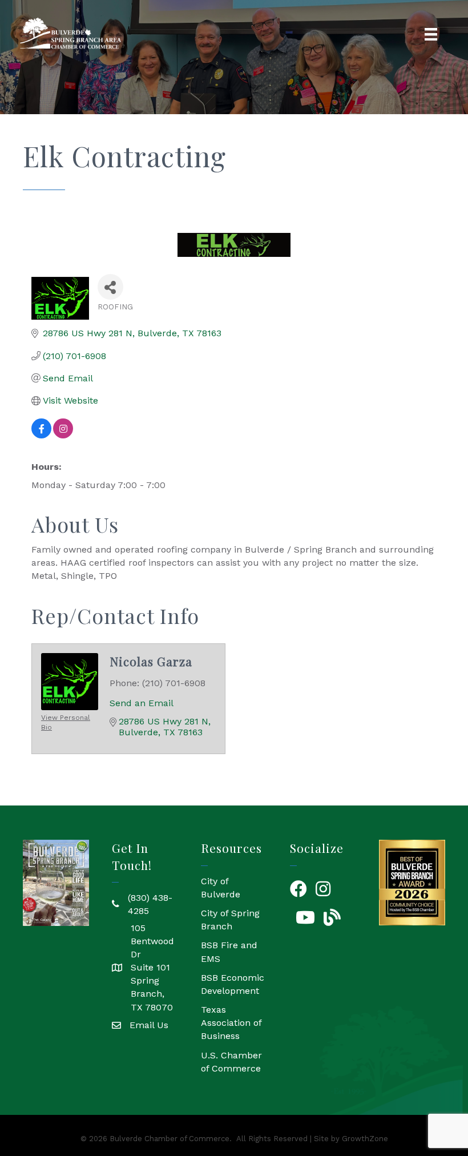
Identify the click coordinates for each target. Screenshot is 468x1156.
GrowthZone (365, 1138)
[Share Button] (110, 287)
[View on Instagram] (63, 435)
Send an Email (142, 703)
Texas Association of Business (231, 1022)
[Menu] (431, 34)
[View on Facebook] (41, 435)
